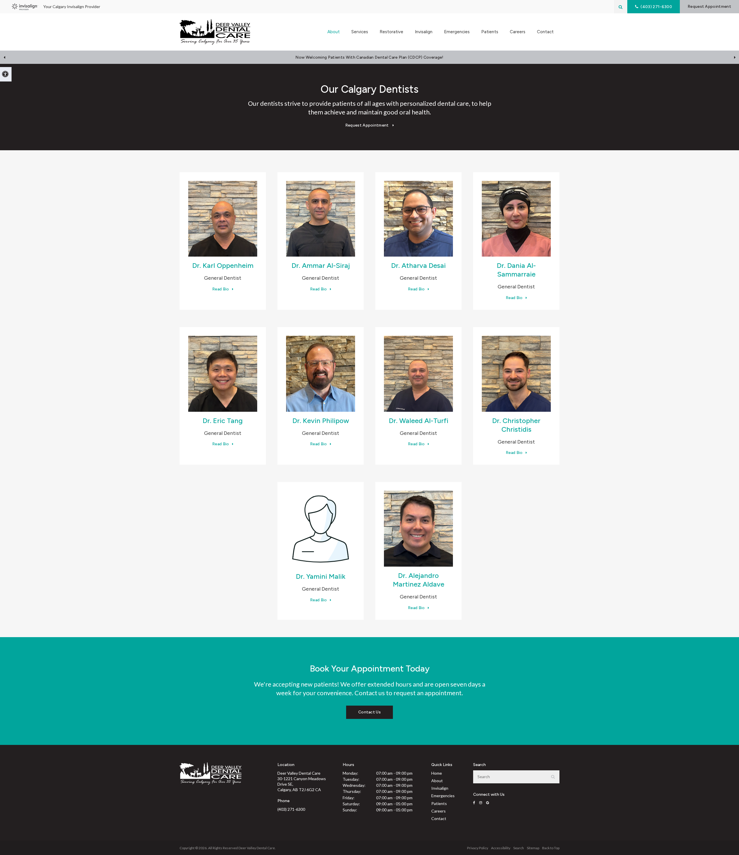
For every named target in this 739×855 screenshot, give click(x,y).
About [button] (333, 31)
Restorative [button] (391, 31)
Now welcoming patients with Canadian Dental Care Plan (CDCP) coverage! (369, 57)
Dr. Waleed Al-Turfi (418, 420)
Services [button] (359, 31)
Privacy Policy (477, 848)
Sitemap (533, 848)
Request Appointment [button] (709, 6)
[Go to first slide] (734, 57)
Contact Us (369, 712)
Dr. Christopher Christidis (516, 424)
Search (518, 848)
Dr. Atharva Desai (418, 265)
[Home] (215, 32)
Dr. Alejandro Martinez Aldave (418, 579)
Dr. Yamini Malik (320, 576)
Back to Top (550, 848)
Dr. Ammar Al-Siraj (321, 265)
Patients (439, 803)
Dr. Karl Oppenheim (222, 265)
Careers (517, 31)
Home (436, 773)
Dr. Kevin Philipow (320, 420)
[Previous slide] (4, 57)
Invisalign (423, 31)
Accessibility (500, 848)
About (437, 780)
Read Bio (220, 289)
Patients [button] (489, 31)
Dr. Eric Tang (223, 420)
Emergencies (457, 31)
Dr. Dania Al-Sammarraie (516, 269)
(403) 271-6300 (291, 809)
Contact (545, 31)
